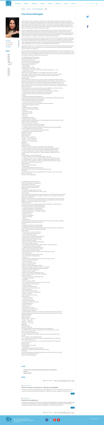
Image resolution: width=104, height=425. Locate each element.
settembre (10, 62)
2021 (9, 68)
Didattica (26, 3)
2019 (9, 72)
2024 (9, 57)
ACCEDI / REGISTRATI (90, 3)
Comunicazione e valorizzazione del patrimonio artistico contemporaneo (40, 369)
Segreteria (34, 3)
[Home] (8, 3)
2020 (9, 70)
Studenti (50, 3)
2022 (9, 61)
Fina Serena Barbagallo (37, 9)
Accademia (17, 3)
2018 (9, 73)
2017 (9, 75)
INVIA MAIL (8, 40)
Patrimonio (58, 3)
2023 (9, 59)
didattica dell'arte (27, 373)
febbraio (10, 64)
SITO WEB (8, 46)
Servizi (66, 3)
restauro (25, 371)
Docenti (42, 3)
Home (24, 9)
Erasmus (73, 3)
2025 (9, 56)
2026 (9, 54)
